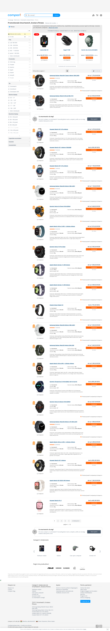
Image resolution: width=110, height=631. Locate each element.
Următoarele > (76, 521)
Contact (10, 589)
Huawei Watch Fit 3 (56, 500)
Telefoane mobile (41, 555)
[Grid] (70, 71)
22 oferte (94, 329)
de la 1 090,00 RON (94, 422)
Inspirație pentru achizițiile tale (64, 591)
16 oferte (94, 100)
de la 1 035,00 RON (94, 325)
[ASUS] (50, 568)
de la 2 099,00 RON (94, 285)
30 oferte (94, 134)
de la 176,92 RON (94, 305)
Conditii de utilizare (26, 625)
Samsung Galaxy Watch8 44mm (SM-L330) (62, 186)
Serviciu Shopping (85, 597)
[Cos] (97, 15)
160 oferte (94, 485)
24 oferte (94, 170)
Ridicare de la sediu (50, 23)
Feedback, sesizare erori (62, 592)
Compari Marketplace (86, 592)
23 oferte (94, 80)
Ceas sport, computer (75, 555)
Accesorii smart (36, 596)
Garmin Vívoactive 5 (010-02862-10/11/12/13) (63, 381)
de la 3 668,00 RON (94, 206)
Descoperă (94, 119)
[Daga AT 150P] (67, 41)
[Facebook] (97, 626)
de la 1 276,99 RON (94, 75)
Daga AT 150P (66, 50)
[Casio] (66, 568)
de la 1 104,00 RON (94, 166)
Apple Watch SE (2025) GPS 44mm (60, 480)
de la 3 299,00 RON (94, 442)
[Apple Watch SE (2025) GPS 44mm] (41, 486)
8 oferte (94, 251)
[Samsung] (58, 568)
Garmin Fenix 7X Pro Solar (57, 247)
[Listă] (67, 71)
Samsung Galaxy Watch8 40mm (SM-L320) (62, 325)
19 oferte (94, 190)
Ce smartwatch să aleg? (46, 116)
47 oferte (94, 309)
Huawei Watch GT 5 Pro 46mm (59, 166)
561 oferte (94, 231)
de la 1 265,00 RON (94, 480)
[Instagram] (100, 626)
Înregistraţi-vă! (85, 601)
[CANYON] (82, 568)
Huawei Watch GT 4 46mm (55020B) (60, 147)
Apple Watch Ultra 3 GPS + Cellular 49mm (62, 226)
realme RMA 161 (44, 50)
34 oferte (94, 465)
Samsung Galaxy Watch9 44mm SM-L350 (62, 345)
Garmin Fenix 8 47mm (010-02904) (60, 206)
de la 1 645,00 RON (94, 345)
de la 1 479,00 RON (94, 129)
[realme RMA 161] (44, 41)
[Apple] (74, 568)
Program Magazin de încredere (88, 591)
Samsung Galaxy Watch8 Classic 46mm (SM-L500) (64, 75)
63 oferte (94, 446)
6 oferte (94, 368)
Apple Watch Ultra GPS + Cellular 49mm (62, 363)
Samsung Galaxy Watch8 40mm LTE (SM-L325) (63, 422)
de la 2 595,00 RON (94, 247)
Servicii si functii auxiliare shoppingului (67, 588)
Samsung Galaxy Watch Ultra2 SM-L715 (61, 96)
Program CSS (83, 596)
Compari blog (11, 591)
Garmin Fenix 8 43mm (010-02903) (60, 402)
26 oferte (94, 211)
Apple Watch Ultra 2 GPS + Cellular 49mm (62, 442)
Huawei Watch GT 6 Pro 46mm (59, 129)
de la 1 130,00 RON (94, 186)
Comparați (44, 58)
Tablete (59, 555)
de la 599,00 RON (94, 147)
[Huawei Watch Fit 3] (41, 506)
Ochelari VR (92, 555)
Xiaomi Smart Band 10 (56, 305)
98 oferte (94, 386)
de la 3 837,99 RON (94, 402)
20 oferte (94, 350)
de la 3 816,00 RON (94, 226)
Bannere (82, 594)
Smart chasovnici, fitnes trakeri (46, 621)
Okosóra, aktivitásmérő (29, 621)
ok (29, 30)
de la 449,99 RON (94, 500)
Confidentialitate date (14, 625)
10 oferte (94, 152)
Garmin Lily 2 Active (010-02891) (89, 50)
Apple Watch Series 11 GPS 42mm (60, 265)
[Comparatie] (93, 15)
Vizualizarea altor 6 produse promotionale (67, 66)
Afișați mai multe (53, 27)
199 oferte (94, 269)
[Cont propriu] (101, 15)
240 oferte (94, 289)
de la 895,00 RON (94, 382)
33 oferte (94, 505)
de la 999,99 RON (94, 460)
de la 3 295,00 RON (94, 363)
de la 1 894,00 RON (94, 265)
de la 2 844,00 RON (94, 96)
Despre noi (11, 588)
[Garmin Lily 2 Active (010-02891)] (89, 41)
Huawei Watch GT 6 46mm (58, 460)
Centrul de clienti (85, 588)
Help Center (83, 589)
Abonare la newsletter (62, 589)
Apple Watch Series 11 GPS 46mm (60, 285)
